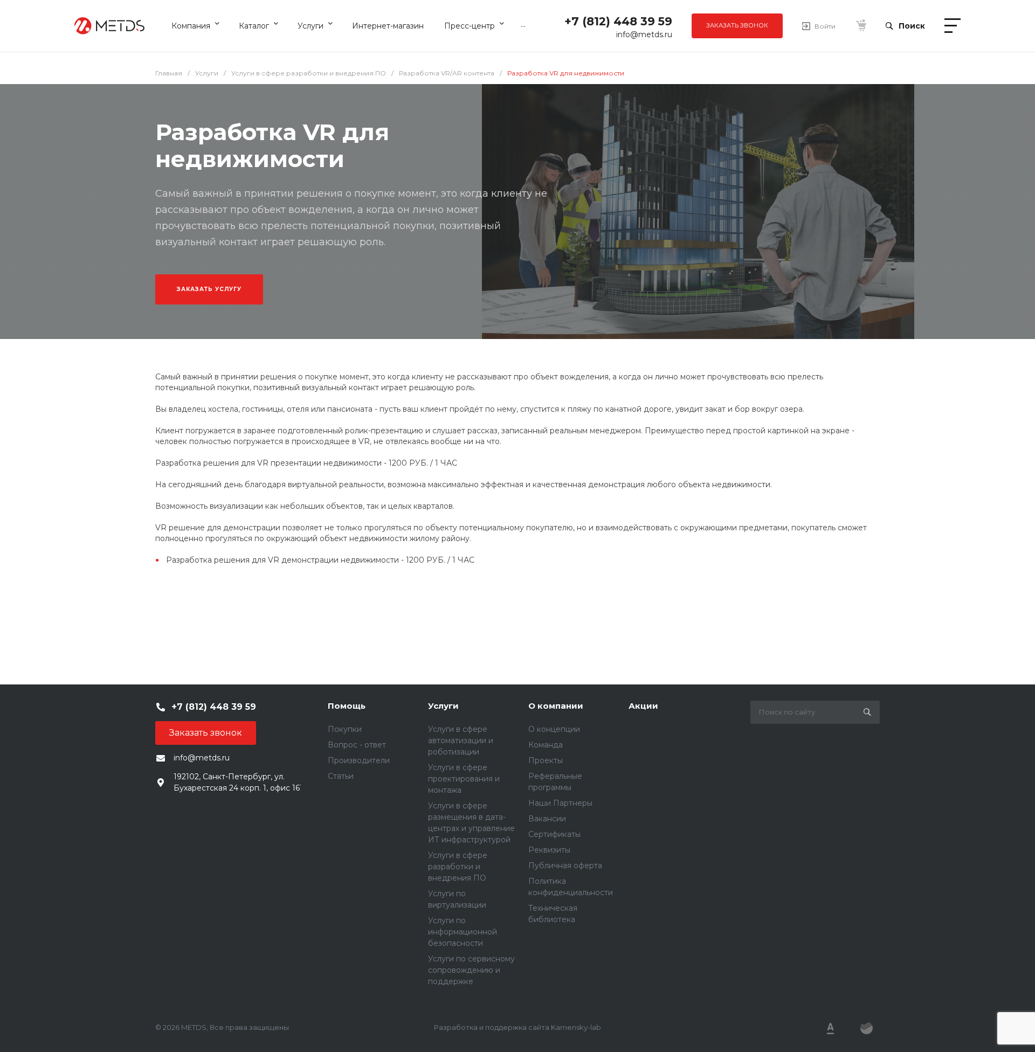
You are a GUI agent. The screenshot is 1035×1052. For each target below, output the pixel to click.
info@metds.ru (644, 34)
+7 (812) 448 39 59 (618, 21)
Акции (643, 706)
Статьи (341, 776)
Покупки (345, 729)
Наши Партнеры (560, 803)
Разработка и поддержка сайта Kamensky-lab (517, 1027)
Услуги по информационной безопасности (462, 932)
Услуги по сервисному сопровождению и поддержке (471, 970)
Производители (359, 760)
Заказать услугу (209, 289)
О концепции (554, 729)
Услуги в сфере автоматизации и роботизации (460, 740)
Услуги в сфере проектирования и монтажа (464, 779)
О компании (555, 706)
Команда (545, 745)
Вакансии (547, 818)
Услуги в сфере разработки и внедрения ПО (457, 866)
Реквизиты (549, 850)
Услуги (443, 706)
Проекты (545, 760)
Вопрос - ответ (357, 745)
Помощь (346, 706)
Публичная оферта (565, 865)
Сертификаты (554, 834)
